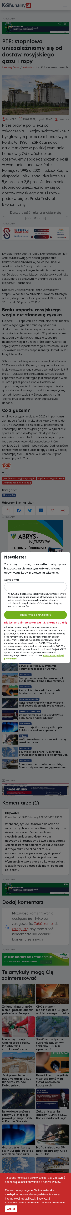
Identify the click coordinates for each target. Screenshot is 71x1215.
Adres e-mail (11, 579)
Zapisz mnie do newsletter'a (35, 614)
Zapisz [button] (11, 1208)
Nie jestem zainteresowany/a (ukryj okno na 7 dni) (35, 622)
